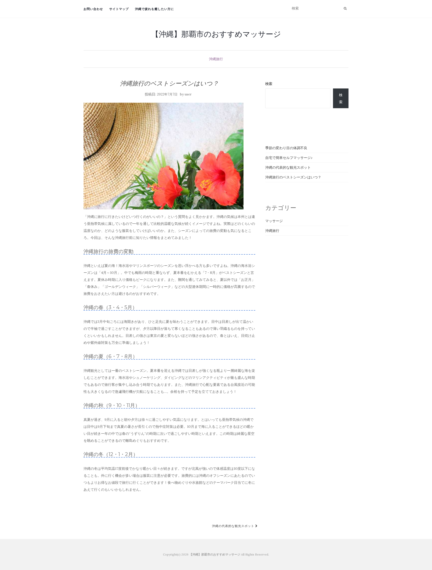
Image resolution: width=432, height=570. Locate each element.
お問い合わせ (93, 9)
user (188, 94)
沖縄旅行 (216, 59)
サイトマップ (119, 9)
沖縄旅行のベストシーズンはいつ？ (293, 177)
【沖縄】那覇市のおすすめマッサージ (216, 34)
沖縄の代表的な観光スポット (233, 526)
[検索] (345, 8)
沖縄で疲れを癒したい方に (154, 9)
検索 (268, 83)
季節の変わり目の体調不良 (286, 148)
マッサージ (274, 221)
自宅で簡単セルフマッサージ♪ (288, 157)
